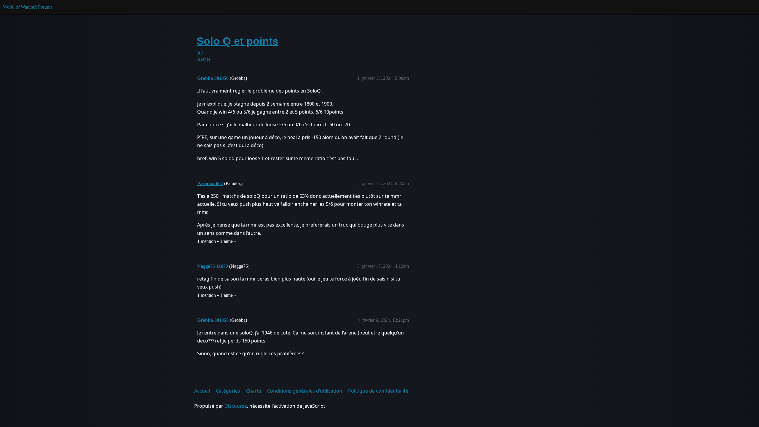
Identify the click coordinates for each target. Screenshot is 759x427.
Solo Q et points (237, 41)
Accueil (202, 391)
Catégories (228, 391)
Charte (253, 391)
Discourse (235, 406)
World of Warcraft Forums (27, 6)
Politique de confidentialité (378, 391)
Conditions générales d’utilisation (304, 391)
